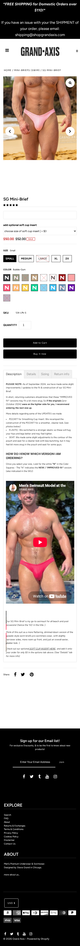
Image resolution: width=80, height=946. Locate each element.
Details (31, 374)
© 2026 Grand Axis (14, 938)
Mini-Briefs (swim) (27, 70)
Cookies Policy (11, 836)
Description (14, 374)
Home (7, 70)
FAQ (6, 818)
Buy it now (39, 354)
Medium (26, 258)
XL (56, 258)
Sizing (45, 374)
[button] (10, 205)
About (7, 822)
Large (42, 258)
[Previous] (9, 131)
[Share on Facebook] (15, 674)
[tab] (13, 374)
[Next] (70, 131)
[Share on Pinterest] (32, 674)
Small (10, 258)
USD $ (11, 903)
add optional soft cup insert (20, 225)
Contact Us (9, 843)
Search (7, 815)
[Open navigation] (7, 51)
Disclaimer (9, 840)
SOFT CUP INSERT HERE (42, 648)
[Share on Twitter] (23, 674)
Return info (61, 374)
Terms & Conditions (13, 829)
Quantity (10, 325)
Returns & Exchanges (14, 825)
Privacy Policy (11, 833)
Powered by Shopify (38, 938)
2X (67, 258)
